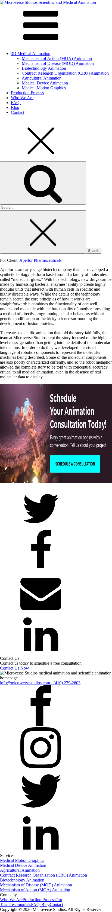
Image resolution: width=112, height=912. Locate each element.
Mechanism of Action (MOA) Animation (57, 58)
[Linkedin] (41, 653)
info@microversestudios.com (25, 682)
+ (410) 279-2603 (65, 682)
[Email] (41, 611)
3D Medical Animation (30, 53)
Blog (15, 107)
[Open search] (43, 183)
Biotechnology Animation (44, 68)
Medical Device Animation (45, 83)
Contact (17, 112)
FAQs (16, 102)
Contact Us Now (14, 668)
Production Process (27, 92)
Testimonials (20, 904)
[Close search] (43, 232)
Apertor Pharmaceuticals (40, 260)
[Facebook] (41, 569)
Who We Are (22, 97)
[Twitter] (41, 527)
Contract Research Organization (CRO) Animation (65, 73)
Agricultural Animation (41, 78)
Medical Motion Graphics (44, 88)
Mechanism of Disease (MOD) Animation (58, 63)
